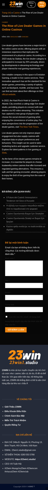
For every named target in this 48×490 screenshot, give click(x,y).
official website (8, 94)
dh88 (30, 389)
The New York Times (28, 127)
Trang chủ (6, 13)
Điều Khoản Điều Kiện (15, 411)
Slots (4, 153)
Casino (16, 13)
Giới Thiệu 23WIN (13, 407)
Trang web (9, 305)
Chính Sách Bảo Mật (14, 416)
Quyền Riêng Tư (13, 425)
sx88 (21, 389)
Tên (7, 281)
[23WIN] (16, 4)
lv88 (26, 389)
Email (8, 293)
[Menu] (3, 4)
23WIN (5, 370)
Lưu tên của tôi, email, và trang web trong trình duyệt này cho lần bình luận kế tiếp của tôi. (23, 321)
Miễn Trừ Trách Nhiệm (15, 420)
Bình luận (10, 258)
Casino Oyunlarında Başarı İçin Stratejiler (25, 214)
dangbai (25, 36)
